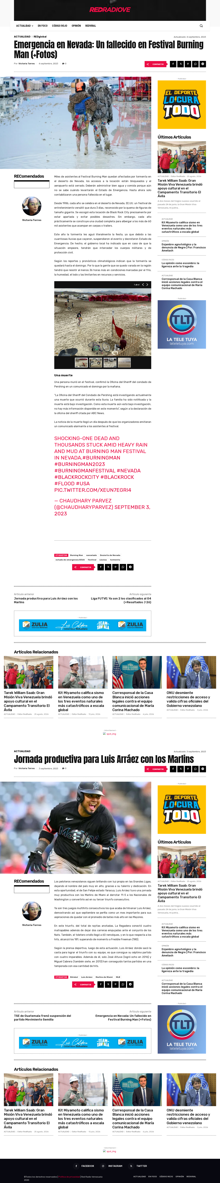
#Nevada (128, 471)
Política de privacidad (69, 1177)
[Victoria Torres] (31, 206)
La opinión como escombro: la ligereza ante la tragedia (180, 265)
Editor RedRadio (178, 176)
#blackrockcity (76, 477)
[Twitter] (180, 64)
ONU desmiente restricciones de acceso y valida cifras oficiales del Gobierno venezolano (188, 699)
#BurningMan (101, 458)
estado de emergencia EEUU (70, 560)
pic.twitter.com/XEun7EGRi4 (92, 490)
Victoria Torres (27, 64)
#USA (83, 483)
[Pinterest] (188, 64)
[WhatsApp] (195, 64)
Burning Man (76, 555)
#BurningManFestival (84, 471)
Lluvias (103, 560)
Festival (92, 560)
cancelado (91, 555)
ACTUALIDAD (22, 37)
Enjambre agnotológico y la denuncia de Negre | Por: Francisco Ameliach (184, 247)
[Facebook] (173, 64)
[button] (201, 26)
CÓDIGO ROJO (168, 260)
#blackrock (117, 477)
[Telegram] (203, 64)
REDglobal (40, 37)
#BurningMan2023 (79, 464)
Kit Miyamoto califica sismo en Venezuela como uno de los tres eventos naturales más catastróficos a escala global (182, 227)
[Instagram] (103, 1166)
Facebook (87, 1166)
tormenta (115, 560)
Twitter (141, 1166)
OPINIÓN (165, 241)
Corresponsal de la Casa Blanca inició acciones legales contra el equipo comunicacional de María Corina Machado (182, 283)
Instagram (115, 1166)
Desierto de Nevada (110, 555)
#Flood (64, 483)
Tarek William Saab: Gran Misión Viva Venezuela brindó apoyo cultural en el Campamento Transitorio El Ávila (180, 188)
